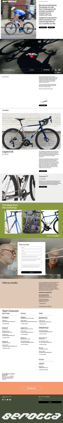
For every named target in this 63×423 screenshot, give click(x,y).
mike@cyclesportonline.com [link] (8, 321)
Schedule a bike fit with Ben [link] (45, 306)
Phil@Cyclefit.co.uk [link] (43, 367)
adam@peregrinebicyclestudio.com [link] (29, 321)
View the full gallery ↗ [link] (54, 236)
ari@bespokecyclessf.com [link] (45, 321)
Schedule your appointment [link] (45, 292)
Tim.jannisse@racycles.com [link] (45, 342)
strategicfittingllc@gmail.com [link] (45, 331)
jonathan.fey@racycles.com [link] (8, 335)
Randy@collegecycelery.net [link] (45, 352)
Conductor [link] (6, 397)
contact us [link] (7, 376)
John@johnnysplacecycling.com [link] (9, 346)
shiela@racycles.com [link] (7, 332)
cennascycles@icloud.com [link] (27, 332)
